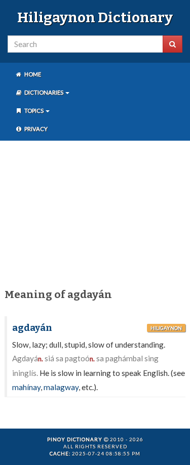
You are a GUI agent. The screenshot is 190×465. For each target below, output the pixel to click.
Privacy (35, 128)
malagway (61, 387)
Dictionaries (43, 92)
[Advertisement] (95, 212)
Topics (34, 110)
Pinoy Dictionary (74, 439)
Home (32, 74)
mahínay (26, 387)
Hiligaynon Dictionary (95, 17)
